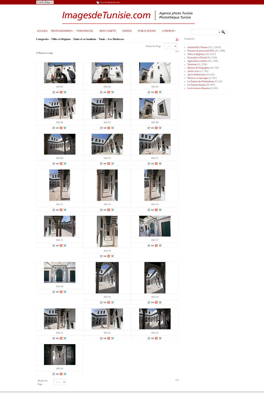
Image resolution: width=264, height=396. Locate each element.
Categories (42, 39)
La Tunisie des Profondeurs (200, 81)
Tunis (102, 39)
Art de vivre (193, 71)
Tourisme (191, 64)
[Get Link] (57, 92)
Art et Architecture (196, 74)
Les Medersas (116, 39)
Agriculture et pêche (197, 61)
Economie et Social (196, 57)
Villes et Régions (61, 39)
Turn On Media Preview (110, 2)
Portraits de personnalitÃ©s (200, 50)
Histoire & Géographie (198, 67)
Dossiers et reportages (198, 78)
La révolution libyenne (198, 88)
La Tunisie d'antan (196, 84)
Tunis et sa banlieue (85, 39)
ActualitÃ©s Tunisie (197, 47)
